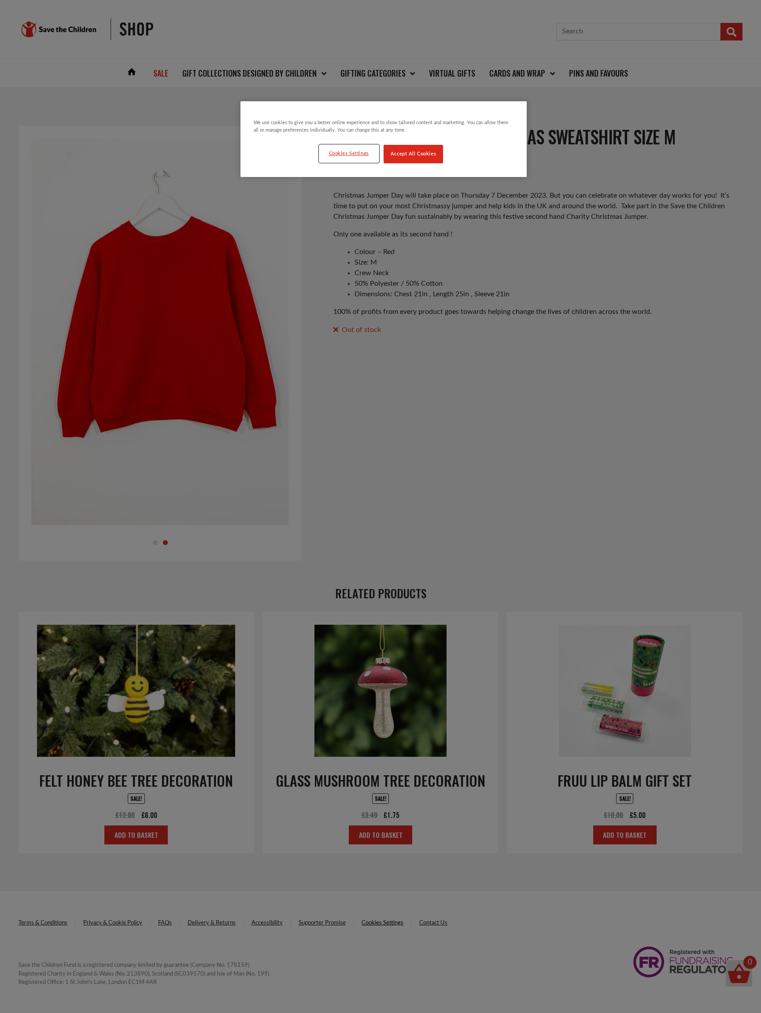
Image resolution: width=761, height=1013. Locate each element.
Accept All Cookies (413, 153)
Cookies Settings (349, 153)
